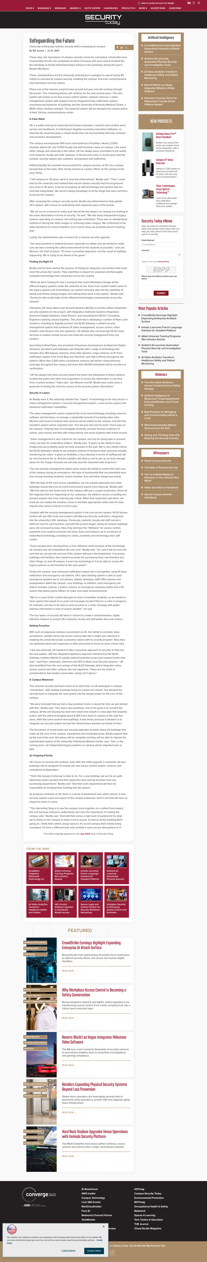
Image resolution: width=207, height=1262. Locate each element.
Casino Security (32, 1037)
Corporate (29, 954)
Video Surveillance (33, 1137)
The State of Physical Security (161, 467)
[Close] (103, 1226)
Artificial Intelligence (35, 942)
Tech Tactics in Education (148, 1219)
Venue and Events (33, 1131)
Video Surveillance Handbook (161, 487)
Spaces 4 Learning (144, 1215)
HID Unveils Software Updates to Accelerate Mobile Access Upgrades (64, 910)
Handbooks (111, 8)
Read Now (68, 970)
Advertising (158, 8)
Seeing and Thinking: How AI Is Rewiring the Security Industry (162, 436)
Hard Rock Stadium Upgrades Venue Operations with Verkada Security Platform (95, 1134)
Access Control (32, 990)
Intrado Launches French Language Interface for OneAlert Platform (90, 875)
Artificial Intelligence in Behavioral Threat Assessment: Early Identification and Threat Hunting (162, 400)
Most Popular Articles (153, 308)
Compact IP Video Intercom (164, 162)
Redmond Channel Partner (97, 1215)
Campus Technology (93, 1198)
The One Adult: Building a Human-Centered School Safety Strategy (162, 385)
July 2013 (85, 833)
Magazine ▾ (44, 8)
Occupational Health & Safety (151, 1206)
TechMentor (88, 1219)
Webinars (60, 8)
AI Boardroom (90, 1189)
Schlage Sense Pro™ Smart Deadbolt (166, 136)
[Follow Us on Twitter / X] (194, 3)
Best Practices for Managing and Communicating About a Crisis (160, 415)
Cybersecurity (31, 948)
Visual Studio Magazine (147, 1228)
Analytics (28, 1049)
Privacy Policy (163, 262)
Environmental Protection (149, 1198)
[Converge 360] (39, 1195)
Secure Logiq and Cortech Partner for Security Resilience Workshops (90, 908)
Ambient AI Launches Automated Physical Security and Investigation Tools (116, 878)
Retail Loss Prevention (35, 1084)
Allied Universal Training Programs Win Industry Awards (64, 875)
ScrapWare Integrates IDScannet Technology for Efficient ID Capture (36, 878)
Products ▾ (128, 8)
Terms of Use (121, 1245)
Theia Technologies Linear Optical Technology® (165, 189)
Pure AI (86, 1211)
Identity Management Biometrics (40, 1001)
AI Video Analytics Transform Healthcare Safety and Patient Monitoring (38, 910)
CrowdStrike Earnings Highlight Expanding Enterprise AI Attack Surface (91, 945)
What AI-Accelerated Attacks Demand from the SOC (160, 426)
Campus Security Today (147, 1193)
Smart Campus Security (157, 460)
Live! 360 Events (91, 1202)
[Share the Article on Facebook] (116, 47)
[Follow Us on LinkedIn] (189, 3)
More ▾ (143, 8)
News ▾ (30, 8)
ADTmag (139, 1189)
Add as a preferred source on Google (158, 3)
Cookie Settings (69, 1250)
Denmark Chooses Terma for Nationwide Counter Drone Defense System (160, 101)
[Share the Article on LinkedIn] (121, 47)
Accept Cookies (94, 1251)
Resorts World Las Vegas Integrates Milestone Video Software (94, 1040)
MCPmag (139, 1202)
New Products (161, 121)
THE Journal (141, 1224)
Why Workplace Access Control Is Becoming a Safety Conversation (94, 993)
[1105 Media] (34, 1206)
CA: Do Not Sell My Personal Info (147, 1245)
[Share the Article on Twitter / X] (126, 47)
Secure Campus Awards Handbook (158, 496)
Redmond (139, 1211)
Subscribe (175, 8)
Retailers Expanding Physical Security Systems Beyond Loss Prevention (94, 1087)
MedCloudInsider (92, 1206)
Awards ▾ (75, 8)
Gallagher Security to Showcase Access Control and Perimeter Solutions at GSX (117, 910)
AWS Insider (89, 1193)
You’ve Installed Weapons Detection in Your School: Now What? (161, 477)
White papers (92, 8)
